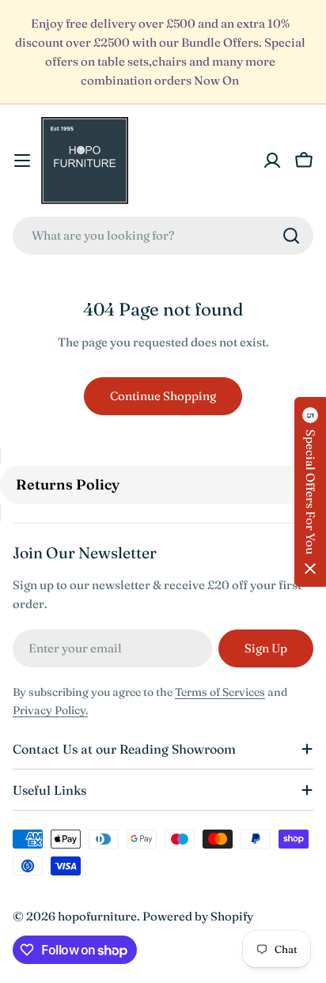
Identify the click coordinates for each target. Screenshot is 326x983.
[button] (310, 492)
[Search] (291, 235)
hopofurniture (97, 916)
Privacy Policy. (50, 710)
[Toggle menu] (22, 160)
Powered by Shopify (197, 916)
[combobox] (163, 236)
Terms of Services (220, 692)
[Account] (272, 160)
